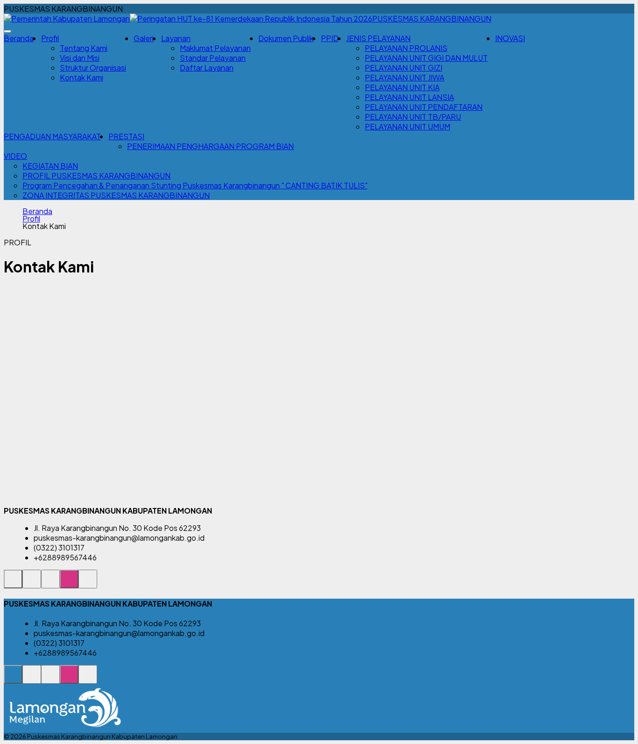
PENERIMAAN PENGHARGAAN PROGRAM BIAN (210, 146)
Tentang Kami (83, 48)
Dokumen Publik (285, 38)
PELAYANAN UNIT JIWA (404, 77)
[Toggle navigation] (7, 31)
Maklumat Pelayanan (215, 48)
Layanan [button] (176, 38)
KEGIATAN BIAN (50, 166)
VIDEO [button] (15, 156)
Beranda (19, 38)
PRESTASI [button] (126, 136)
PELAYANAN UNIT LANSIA (409, 97)
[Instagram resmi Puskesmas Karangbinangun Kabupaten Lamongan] (69, 584)
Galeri (144, 38)
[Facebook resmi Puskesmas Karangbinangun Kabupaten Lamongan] (50, 584)
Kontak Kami (81, 77)
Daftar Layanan (207, 67)
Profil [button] (50, 38)
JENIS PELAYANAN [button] (378, 38)
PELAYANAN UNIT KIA (402, 87)
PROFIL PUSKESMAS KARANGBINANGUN (96, 175)
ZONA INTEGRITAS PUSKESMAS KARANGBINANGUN (116, 195)
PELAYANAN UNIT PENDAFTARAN (423, 107)
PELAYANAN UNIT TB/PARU (413, 117)
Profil (31, 218)
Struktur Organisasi (93, 67)
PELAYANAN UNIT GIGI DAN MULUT (426, 58)
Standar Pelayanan (213, 58)
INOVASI (510, 38)
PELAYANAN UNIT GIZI (403, 67)
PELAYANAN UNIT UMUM (407, 126)
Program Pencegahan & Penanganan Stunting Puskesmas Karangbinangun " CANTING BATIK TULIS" (195, 185)
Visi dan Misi (79, 58)
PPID (330, 38)
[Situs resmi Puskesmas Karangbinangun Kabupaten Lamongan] (13, 584)
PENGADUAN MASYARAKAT (52, 136)
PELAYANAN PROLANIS (406, 48)
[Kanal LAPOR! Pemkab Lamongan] (31, 584)
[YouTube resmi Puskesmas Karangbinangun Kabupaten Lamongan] (87, 584)
